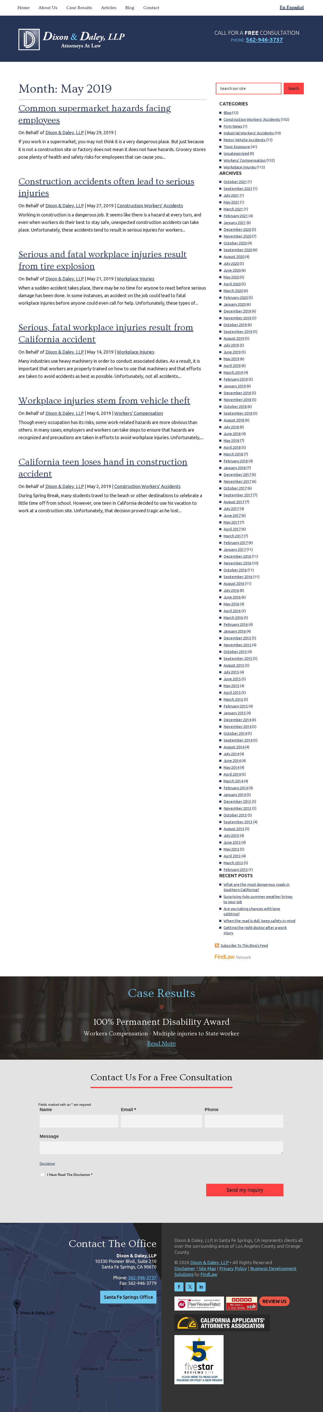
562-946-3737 (264, 39)
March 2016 (233, 617)
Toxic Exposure (237, 147)
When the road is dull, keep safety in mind (259, 921)
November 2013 (237, 808)
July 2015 (231, 672)
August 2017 (234, 502)
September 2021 (238, 188)
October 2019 (235, 325)
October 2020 (235, 243)
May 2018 (231, 440)
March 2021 (233, 209)
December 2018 (237, 393)
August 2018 (234, 420)
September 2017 (238, 495)
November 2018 (237, 400)
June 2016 (232, 597)
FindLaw (208, 1274)
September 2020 (238, 250)
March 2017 (233, 536)
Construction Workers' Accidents (150, 205)
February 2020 (236, 297)
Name (46, 1109)
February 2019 (236, 379)
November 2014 (237, 726)
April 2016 (232, 611)
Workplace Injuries (135, 278)
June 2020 (232, 270)
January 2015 (235, 713)
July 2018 (231, 427)
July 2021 (231, 195)
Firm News (233, 126)
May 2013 (231, 849)
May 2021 (231, 202)
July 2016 (231, 590)
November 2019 (237, 318)
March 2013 (233, 863)
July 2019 (231, 345)
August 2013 (234, 829)
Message (49, 1136)
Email (128, 1109)
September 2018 (238, 413)
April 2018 (232, 447)
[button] (318, 1375)
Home (23, 7)
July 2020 (231, 263)
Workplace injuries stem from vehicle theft (104, 401)
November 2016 (237, 563)
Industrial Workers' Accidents (249, 133)
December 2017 (237, 474)
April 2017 (232, 529)
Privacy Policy (233, 1268)
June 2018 (232, 434)
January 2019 (235, 386)
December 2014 (237, 720)
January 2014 (235, 795)
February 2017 (236, 543)
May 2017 (231, 522)
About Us (48, 7)
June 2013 (232, 842)
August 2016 (234, 583)
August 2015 (234, 665)
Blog (129, 7)
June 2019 (232, 352)
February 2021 (236, 216)
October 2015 (235, 651)
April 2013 (232, 856)
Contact (151, 7)
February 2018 (236, 461)
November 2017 (237, 481)
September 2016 (238, 577)
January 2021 (235, 222)
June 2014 (232, 760)
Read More (161, 1043)
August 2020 (234, 257)
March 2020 (233, 291)
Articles (108, 7)
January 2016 (235, 631)
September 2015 (238, 658)
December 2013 (237, 801)
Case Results (79, 7)
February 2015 (236, 706)
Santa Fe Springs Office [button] (128, 1297)
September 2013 (238, 822)
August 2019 (234, 338)
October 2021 (235, 182)
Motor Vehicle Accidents (244, 140)
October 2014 (235, 733)
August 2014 (234, 747)
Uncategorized (236, 153)
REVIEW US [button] (274, 1301)
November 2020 (237, 236)
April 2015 (232, 692)
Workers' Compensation (138, 413)
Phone (212, 1109)
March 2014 (233, 781)
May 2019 (231, 359)
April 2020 (232, 284)
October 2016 (235, 570)
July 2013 (231, 835)
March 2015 (233, 699)
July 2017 (231, 508)
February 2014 (236, 788)
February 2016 (236, 624)
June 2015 (232, 679)
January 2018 (235, 468)
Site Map (207, 1268)
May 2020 (231, 277)
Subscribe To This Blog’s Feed (244, 946)
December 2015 (237, 638)
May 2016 (231, 604)
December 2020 (237, 229)
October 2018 (235, 406)
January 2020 (235, 304)
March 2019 (233, 372)
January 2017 (235, 549)
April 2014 (232, 774)
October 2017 (235, 488)
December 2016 (237, 556)
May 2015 (231, 686)
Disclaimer (47, 1164)
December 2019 (237, 311)
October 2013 (235, 815)
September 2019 (238, 331)
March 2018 (233, 454)
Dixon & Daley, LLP (64, 132)
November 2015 (237, 645)
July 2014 (231, 754)
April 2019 (232, 365)
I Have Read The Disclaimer (69, 1175)
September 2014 (238, 740)
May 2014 (231, 767)
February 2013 (236, 869)
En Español (292, 7)
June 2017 (232, 515)
